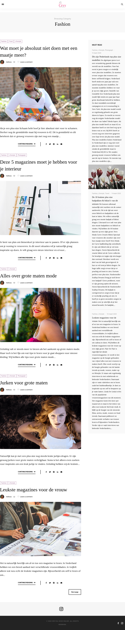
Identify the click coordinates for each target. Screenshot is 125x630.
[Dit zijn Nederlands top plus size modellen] (106, 177)
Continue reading (25, 144)
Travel (107, 193)
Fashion (4, 41)
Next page (74, 592)
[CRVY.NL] (62, 4)
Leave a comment (26, 62)
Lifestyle (18, 41)
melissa (8, 62)
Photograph (22, 155)
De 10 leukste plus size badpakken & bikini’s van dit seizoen (105, 200)
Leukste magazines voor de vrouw (33, 489)
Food (11, 41)
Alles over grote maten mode (28, 276)
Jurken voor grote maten (24, 382)
